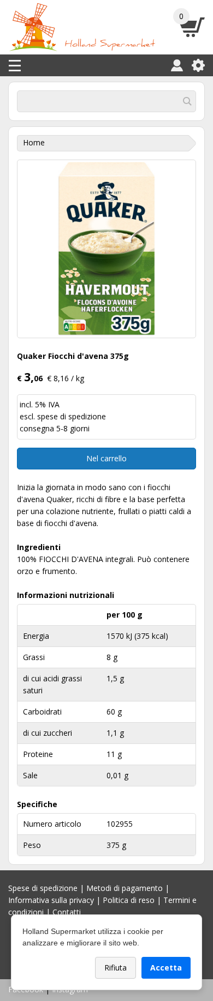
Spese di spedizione (43, 888)
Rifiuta (115, 967)
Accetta (166, 967)
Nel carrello (106, 458)
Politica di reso (129, 900)
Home (34, 142)
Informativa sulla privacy (51, 900)
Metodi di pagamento (124, 888)
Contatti (66, 912)
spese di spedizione (71, 416)
